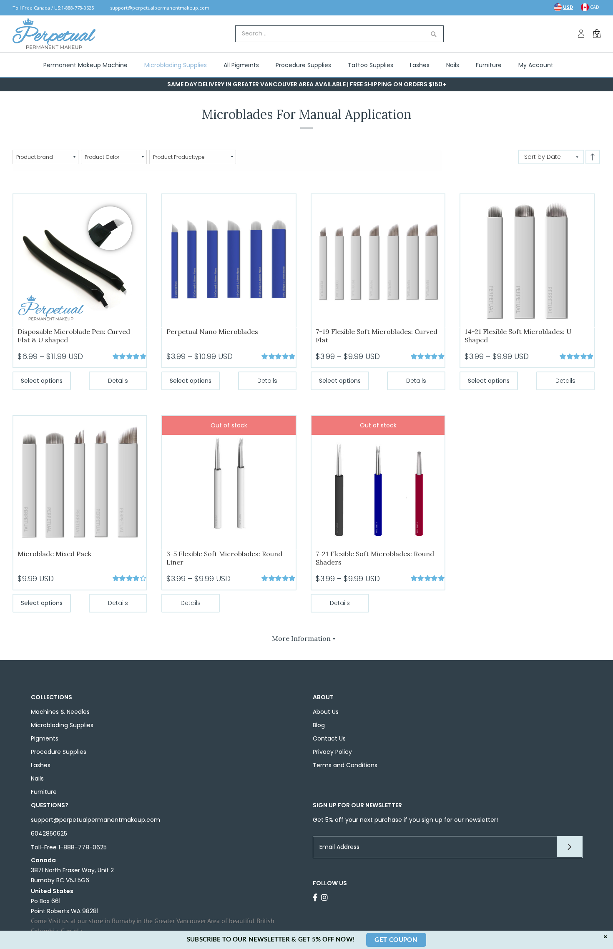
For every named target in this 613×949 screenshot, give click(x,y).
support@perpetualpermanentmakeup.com (159, 8)
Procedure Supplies (58, 752)
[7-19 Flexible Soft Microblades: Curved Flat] (378, 260)
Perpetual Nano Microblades (212, 331)
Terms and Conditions (345, 765)
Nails (37, 778)
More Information (301, 638)
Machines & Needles (60, 712)
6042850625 (49, 833)
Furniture (44, 792)
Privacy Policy (332, 752)
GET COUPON (395, 940)
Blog (319, 725)
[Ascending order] (592, 157)
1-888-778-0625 (77, 8)
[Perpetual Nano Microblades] (228, 260)
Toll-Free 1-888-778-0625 (69, 847)
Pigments (44, 738)
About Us (326, 712)
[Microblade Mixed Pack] (80, 482)
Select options (42, 381)
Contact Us (329, 738)
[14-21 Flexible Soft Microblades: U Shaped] (527, 260)
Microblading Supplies (62, 725)
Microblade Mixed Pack (54, 554)
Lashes (40, 765)
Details (118, 381)
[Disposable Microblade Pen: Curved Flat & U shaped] (80, 260)
